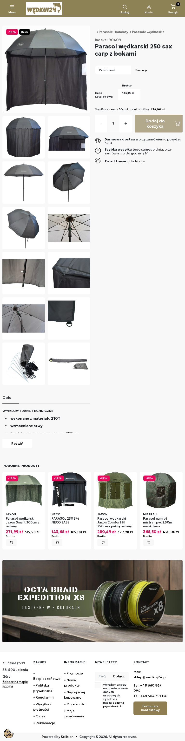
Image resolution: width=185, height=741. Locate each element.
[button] (125, 9)
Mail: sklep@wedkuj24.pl (149, 674)
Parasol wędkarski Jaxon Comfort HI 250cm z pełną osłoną (114, 523)
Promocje (74, 673)
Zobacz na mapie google (15, 684)
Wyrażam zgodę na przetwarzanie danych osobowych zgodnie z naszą (115, 695)
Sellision (67, 737)
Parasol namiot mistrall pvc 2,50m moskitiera (157, 523)
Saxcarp (141, 70)
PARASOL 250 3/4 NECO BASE (65, 520)
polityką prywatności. (113, 704)
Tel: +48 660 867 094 (147, 688)
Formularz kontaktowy (150, 708)
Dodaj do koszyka (155, 123)
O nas (40, 716)
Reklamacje (45, 723)
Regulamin (45, 697)
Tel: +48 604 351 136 (150, 696)
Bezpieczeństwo (46, 678)
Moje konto (75, 704)
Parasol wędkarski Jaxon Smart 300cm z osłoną (23, 523)
